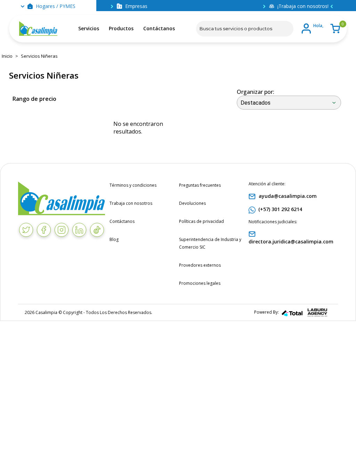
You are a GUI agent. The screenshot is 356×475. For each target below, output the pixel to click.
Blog (114, 239)
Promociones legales (199, 283)
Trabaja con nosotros (131, 203)
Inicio (7, 56)
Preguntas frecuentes (200, 185)
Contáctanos (159, 28)
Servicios (88, 28)
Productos (121, 28)
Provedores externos (200, 265)
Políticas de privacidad (201, 221)
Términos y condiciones (133, 185)
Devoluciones (192, 203)
